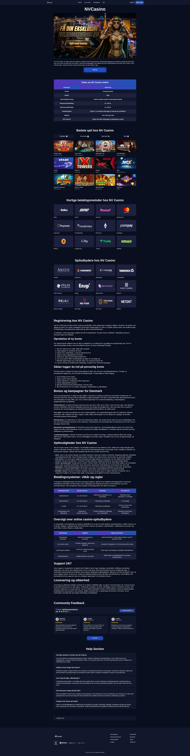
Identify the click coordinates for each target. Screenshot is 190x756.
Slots (125, 136)
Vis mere (95, 638)
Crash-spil (104, 136)
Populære (62, 136)
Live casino (83, 136)
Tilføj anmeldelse (127, 610)
